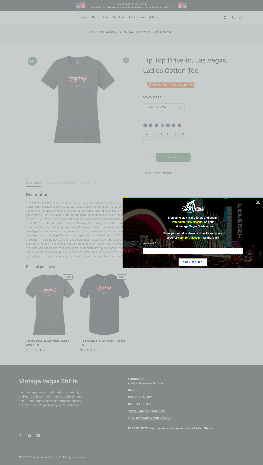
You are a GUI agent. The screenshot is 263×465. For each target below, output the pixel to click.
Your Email (149, 243)
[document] (131, 232)
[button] (258, 201)
